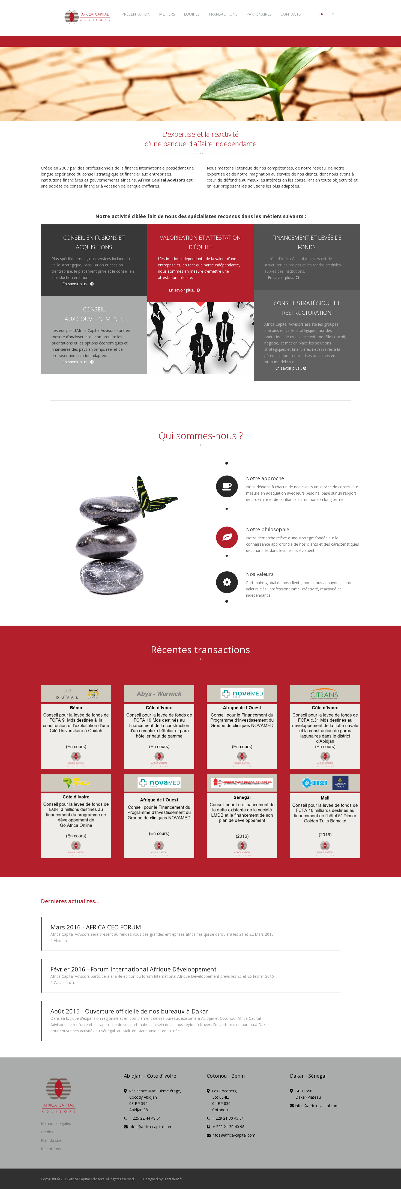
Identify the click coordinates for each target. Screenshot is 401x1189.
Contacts (290, 14)
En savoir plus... (76, 283)
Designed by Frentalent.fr (162, 1179)
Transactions (223, 14)
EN (332, 13)
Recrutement (52, 1148)
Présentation (135, 14)
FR (321, 13)
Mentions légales (56, 1123)
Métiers (167, 14)
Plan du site (51, 1140)
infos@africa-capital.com (150, 1126)
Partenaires (259, 14)
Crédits (47, 1131)
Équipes (192, 14)
